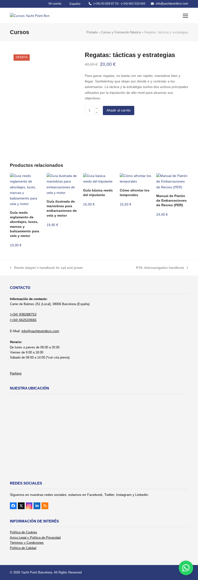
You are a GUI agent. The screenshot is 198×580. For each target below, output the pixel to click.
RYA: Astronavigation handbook (160, 268)
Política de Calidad (23, 548)
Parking (15, 373)
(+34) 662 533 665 (133, 3)
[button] (185, 16)
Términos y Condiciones (27, 542)
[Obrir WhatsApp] (186, 568)
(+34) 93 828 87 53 (106, 3)
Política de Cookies (23, 532)
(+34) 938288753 (23, 314)
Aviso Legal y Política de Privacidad (35, 537)
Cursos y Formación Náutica (121, 32)
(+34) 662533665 (23, 320)
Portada (91, 32)
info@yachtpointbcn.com (172, 3)
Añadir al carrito (118, 110)
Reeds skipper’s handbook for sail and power (46, 268)
